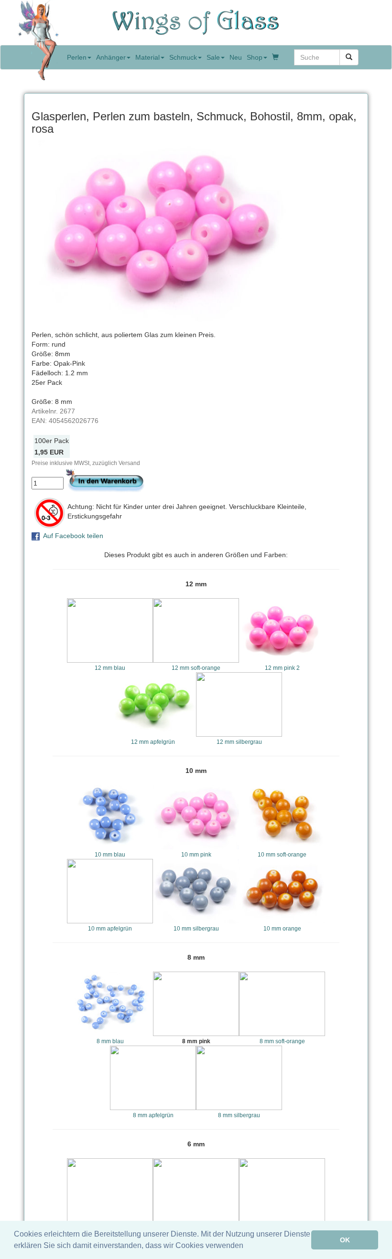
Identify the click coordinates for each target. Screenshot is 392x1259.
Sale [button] (213, 57)
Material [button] (147, 57)
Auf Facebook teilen (73, 536)
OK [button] (345, 1240)
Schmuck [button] (183, 57)
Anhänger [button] (111, 57)
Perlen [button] (77, 57)
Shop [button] (254, 57)
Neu (235, 57)
